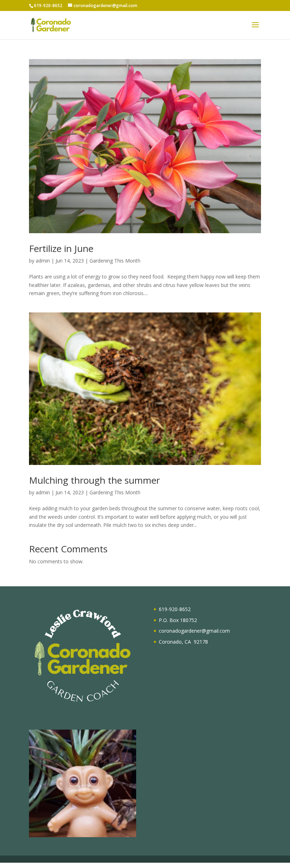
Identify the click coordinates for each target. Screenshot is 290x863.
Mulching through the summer (94, 480)
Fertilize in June (61, 248)
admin (43, 260)
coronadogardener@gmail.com (194, 630)
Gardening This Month (114, 260)
